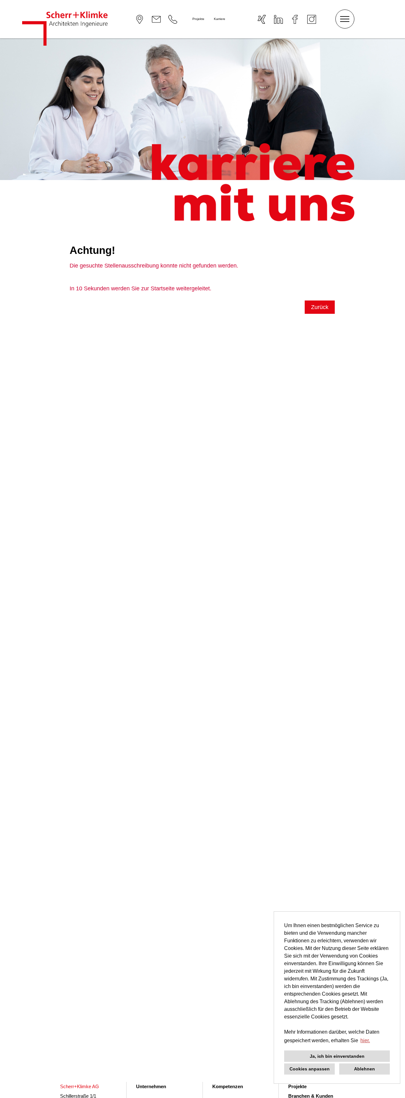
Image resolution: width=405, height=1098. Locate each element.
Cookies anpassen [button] (310, 1068)
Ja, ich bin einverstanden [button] (337, 1056)
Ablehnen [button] (364, 1068)
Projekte (198, 19)
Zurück (319, 307)
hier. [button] (365, 1040)
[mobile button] (344, 19)
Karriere (219, 19)
